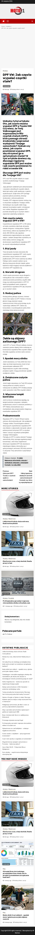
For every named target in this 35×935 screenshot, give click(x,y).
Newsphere (26, 931)
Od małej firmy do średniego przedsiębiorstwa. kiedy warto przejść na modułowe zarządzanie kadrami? (16, 664)
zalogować (15, 620)
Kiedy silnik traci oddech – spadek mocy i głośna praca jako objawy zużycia (16, 917)
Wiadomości (12, 519)
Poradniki (11, 598)
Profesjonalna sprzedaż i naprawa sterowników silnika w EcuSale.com (16, 602)
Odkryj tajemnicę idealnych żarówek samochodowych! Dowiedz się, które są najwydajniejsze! (25, 476)
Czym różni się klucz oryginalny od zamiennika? (16, 739)
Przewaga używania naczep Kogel (12, 720)
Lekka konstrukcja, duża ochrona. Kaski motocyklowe (16, 522)
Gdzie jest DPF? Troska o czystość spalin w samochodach (9, 475)
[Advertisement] (17, 49)
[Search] (32, 21)
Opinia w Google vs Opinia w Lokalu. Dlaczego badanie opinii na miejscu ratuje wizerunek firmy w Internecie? (16, 699)
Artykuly (5, 71)
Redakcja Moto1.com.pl (18, 89)
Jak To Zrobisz (7, 634)
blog (4, 869)
